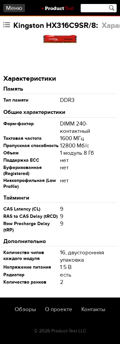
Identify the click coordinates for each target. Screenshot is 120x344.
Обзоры (25, 309)
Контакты (93, 309)
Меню (14, 8)
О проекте (58, 309)
